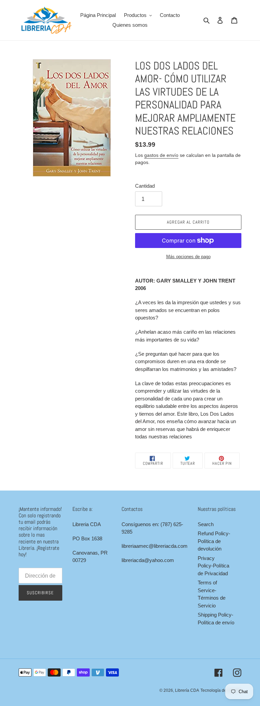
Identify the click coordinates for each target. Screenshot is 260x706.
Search (206, 524)
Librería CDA (187, 690)
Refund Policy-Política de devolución (214, 541)
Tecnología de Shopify (220, 690)
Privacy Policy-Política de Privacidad (213, 565)
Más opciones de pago (188, 256)
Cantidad (145, 186)
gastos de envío (161, 155)
